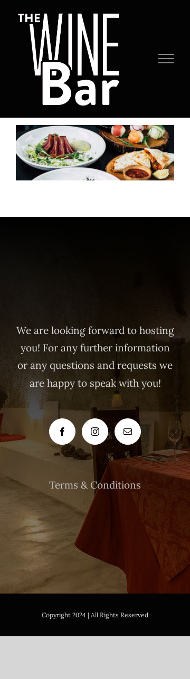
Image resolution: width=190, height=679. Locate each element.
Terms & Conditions (95, 485)
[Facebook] (62, 431)
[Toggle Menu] (166, 58)
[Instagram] (95, 431)
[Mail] (128, 431)
